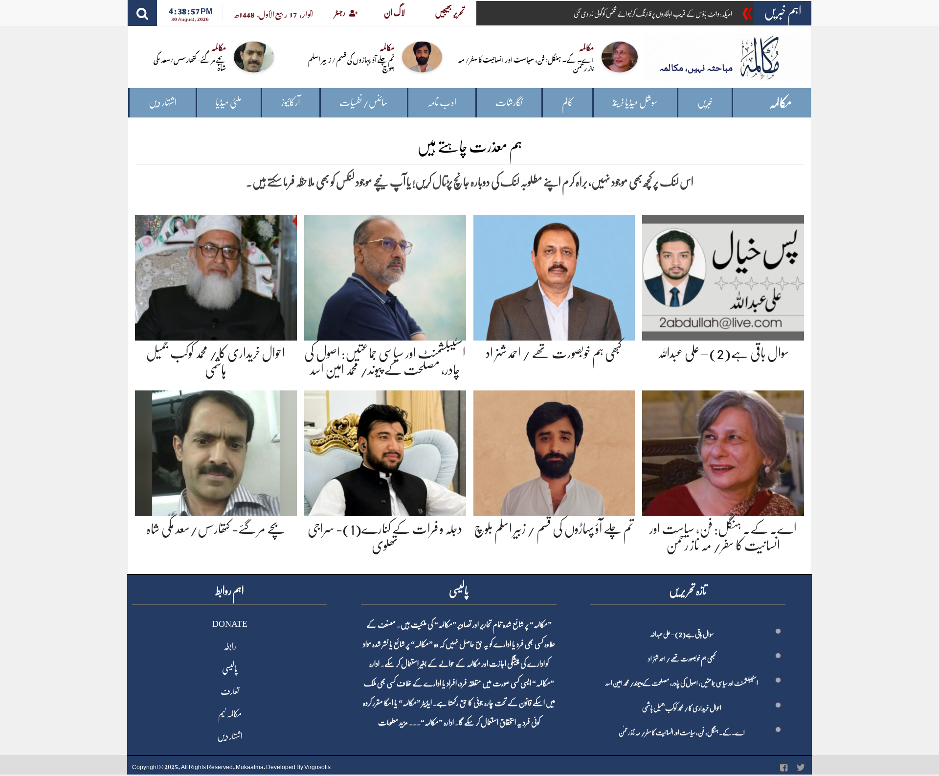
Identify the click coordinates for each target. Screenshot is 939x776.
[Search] (142, 13)
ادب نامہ (441, 102)
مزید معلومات (393, 722)
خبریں (705, 102)
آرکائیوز (290, 102)
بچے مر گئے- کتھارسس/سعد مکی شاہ (190, 63)
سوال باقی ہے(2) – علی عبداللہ (723, 353)
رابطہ (230, 646)
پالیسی (230, 669)
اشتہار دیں (163, 102)
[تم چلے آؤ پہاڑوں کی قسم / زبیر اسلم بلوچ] (554, 452)
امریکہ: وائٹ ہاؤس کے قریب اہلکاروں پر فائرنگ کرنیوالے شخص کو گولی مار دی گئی (653, 14)
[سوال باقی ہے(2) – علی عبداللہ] (723, 276)
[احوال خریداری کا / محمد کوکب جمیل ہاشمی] (216, 276)
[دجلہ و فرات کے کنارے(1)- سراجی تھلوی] (385, 452)
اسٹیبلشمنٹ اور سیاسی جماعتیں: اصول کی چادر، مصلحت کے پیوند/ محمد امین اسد (681, 683)
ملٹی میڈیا (229, 102)
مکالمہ (780, 103)
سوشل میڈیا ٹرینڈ (635, 102)
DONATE (229, 624)
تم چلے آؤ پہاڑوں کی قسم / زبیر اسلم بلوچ (351, 63)
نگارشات (508, 102)
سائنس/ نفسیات (363, 102)
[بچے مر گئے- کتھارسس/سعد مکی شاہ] (216, 452)
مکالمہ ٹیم (230, 714)
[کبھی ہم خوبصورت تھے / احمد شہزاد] (554, 276)
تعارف (230, 691)
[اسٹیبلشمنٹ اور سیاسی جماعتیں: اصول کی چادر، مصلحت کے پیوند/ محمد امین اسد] (385, 276)
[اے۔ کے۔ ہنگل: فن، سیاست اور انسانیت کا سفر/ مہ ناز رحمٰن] (723, 452)
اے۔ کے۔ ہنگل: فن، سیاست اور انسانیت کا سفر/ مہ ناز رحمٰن (526, 63)
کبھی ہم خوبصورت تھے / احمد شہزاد (554, 353)
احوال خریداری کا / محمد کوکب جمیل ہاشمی (681, 708)
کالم (567, 102)
